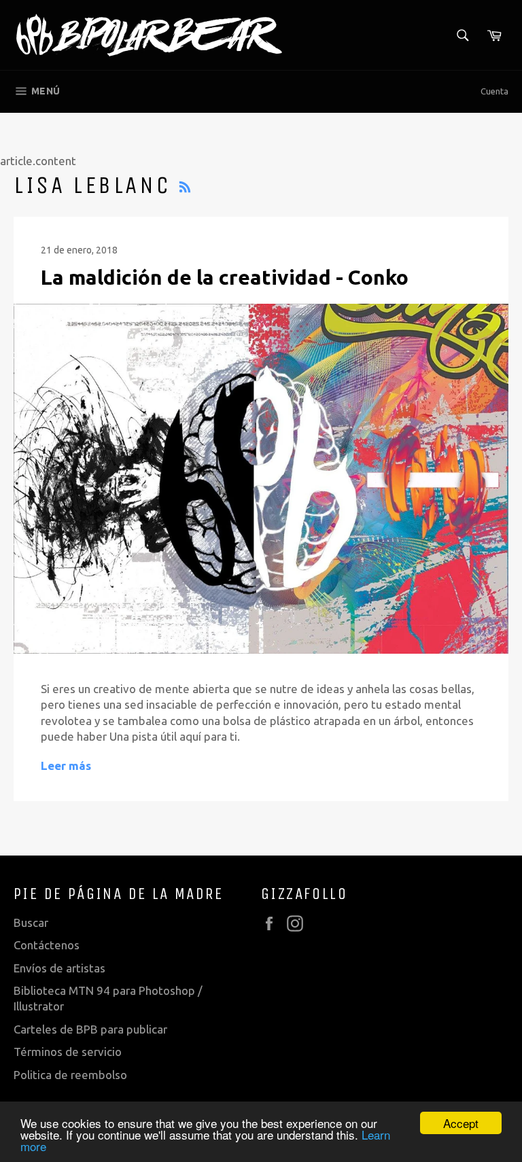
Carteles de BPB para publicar (90, 1029)
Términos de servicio (68, 1051)
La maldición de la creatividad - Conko (224, 277)
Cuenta (494, 91)
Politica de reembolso (70, 1074)
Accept (460, 1122)
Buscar (31, 922)
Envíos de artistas (59, 968)
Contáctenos (47, 944)
